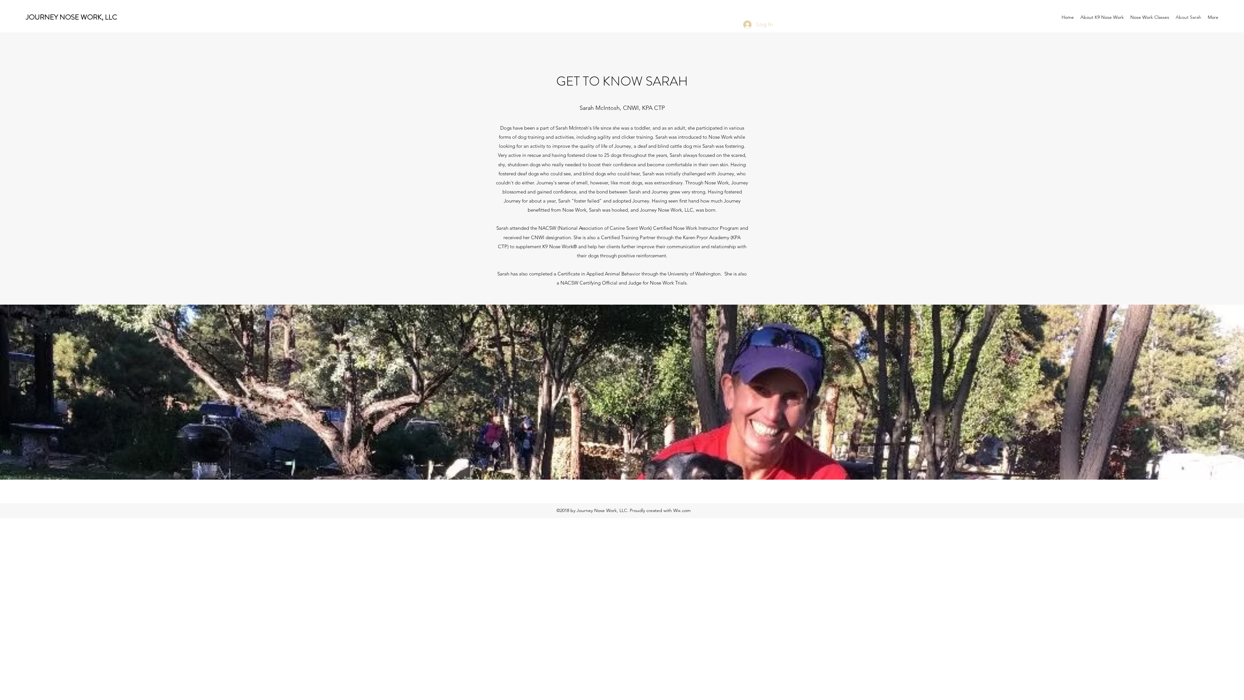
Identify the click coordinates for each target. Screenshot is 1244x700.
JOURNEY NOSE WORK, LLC (71, 17)
